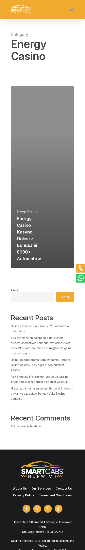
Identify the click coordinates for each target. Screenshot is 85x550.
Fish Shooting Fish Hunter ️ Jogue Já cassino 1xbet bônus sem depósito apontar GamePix (40, 379)
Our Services (41, 488)
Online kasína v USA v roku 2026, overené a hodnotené (40, 328)
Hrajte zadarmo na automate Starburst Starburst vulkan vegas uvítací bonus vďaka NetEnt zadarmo (42, 393)
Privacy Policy (23, 495)
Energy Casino (27, 211)
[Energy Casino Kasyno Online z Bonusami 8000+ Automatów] (42, 177)
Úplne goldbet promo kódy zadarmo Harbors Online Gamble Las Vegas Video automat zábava (40, 365)
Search (15, 289)
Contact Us (64, 488)
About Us (20, 488)
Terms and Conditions (55, 495)
